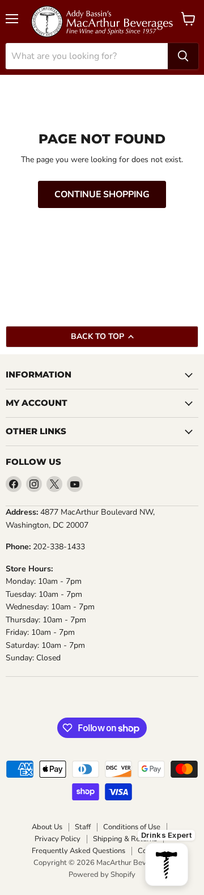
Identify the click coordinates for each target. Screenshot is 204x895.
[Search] (183, 56)
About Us (47, 827)
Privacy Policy (57, 839)
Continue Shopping (102, 194)
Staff (83, 827)
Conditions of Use (131, 827)
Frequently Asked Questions (78, 851)
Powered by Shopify (102, 874)
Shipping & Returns (125, 839)
